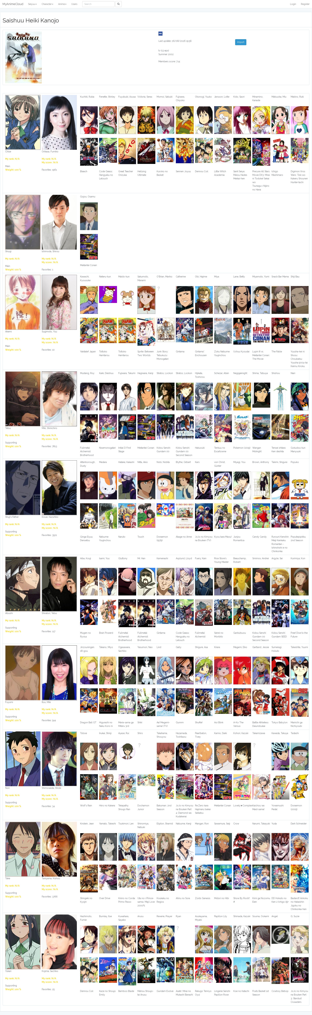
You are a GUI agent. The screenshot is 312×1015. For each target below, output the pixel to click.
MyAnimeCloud (12, 4)
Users (74, 4)
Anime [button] (61, 4)
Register (305, 4)
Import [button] (240, 42)
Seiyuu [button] (31, 4)
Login (293, 4)
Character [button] (47, 4)
